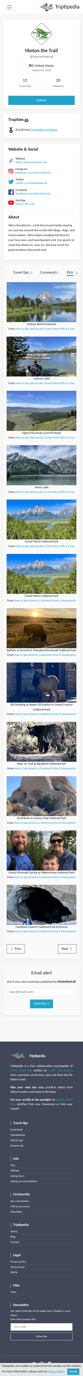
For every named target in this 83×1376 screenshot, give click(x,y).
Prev (17, 949)
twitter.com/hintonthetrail (31, 183)
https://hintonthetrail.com (31, 162)
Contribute (16, 1129)
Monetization (17, 1135)
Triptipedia (67, 7)
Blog (12, 1236)
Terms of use (17, 1267)
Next (65, 949)
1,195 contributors (60, 1070)
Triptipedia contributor (43, 130)
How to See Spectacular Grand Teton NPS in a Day (45, 329)
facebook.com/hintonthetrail (33, 193)
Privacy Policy (56, 1371)
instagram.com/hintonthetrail (33, 172)
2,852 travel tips (21, 1070)
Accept (73, 1371)
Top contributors (19, 1201)
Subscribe (40, 1003)
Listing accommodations (23, 1181)
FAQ (12, 1165)
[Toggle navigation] (9, 7)
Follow (41, 100)
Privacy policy (18, 1261)
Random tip (16, 1145)
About (13, 1231)
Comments (49, 273)
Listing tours (17, 1176)
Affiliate (14, 1170)
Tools (13, 1292)
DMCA (14, 1272)
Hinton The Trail (25, 204)
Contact (14, 1242)
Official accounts (19, 1206)
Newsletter (16, 1211)
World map (16, 1140)
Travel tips (22, 273)
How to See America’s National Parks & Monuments (45, 600)
